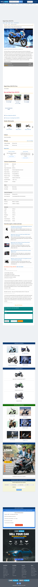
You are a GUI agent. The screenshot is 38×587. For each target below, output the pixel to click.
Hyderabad (4, 568)
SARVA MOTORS (25, 151)
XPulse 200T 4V (18, 129)
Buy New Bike (27, 4)
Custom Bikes (14, 575)
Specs (9, 24)
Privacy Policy (35, 574)
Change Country (33, 575)
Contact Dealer (11, 156)
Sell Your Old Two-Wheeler (19, 508)
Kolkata (4, 575)
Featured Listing (24, 572)
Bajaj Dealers (6, 148)
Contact (32, 571)
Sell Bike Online (3, 4)
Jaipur (8, 574)
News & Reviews (13, 24)
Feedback (35, 571)
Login (35, 1)
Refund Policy (33, 572)
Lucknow (6, 572)
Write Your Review (20, 266)
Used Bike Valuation (14, 4)
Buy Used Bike (8, 4)
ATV (13, 574)
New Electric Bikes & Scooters (19, 405)
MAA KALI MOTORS (12, 151)
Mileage (5, 24)
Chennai (4, 571)
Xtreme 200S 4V (9, 129)
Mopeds (13, 572)
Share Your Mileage (30, 140)
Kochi (7, 571)
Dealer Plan (19, 4)
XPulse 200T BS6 (28, 129)
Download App (33, 568)
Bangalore (4, 567)
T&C (31, 574)
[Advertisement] (19, 12)
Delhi (4, 572)
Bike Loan (23, 4)
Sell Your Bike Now (19, 525)
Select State (30, 1)
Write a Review (31, 65)
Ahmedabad (5, 574)
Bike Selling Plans (24, 571)
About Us (32, 567)
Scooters (13, 571)
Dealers (31, 4)
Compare (34, 4)
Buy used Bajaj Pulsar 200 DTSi (11, 115)
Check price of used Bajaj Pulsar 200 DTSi (12, 118)
